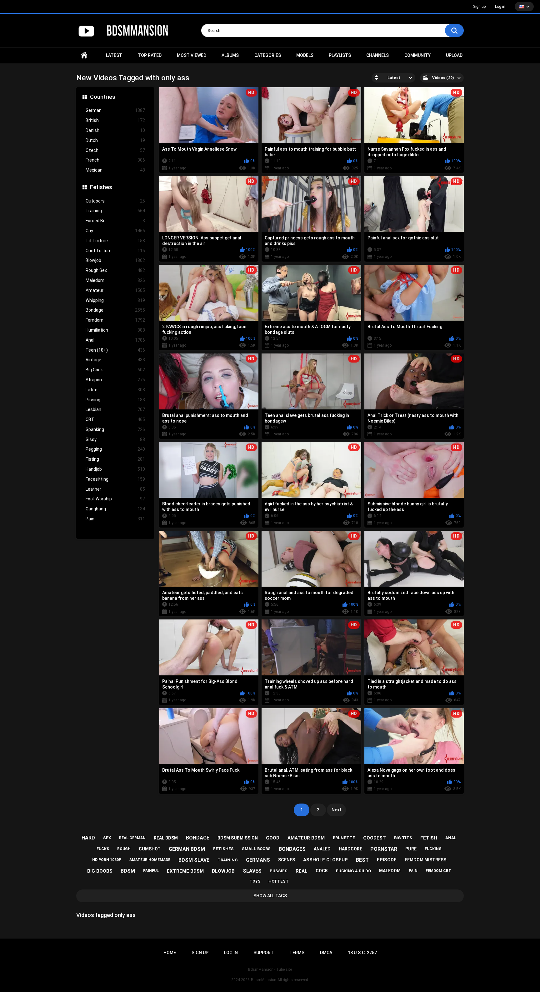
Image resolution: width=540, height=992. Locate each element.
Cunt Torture (115, 250)
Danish (115, 130)
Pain (115, 518)
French (115, 160)
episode (387, 860)
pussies (279, 871)
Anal (115, 340)
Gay (115, 230)
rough (124, 849)
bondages (292, 849)
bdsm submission (238, 837)
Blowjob (115, 260)
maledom (390, 870)
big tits (403, 837)
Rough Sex (115, 270)
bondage (197, 838)
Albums (230, 55)
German (115, 110)
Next (336, 809)
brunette (344, 837)
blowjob (223, 871)
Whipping (115, 300)
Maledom (115, 280)
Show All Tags (270, 895)
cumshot (150, 848)
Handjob (115, 469)
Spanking (115, 429)
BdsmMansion (263, 980)
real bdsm (166, 837)
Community (417, 55)
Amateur (115, 290)
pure (411, 848)
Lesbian (115, 409)
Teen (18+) (115, 350)
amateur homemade (149, 860)
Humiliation (115, 330)
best (362, 860)
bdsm (128, 871)
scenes (286, 859)
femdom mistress (425, 859)
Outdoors (115, 200)
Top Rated (150, 55)
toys (255, 881)
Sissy (115, 439)
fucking (433, 849)
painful (151, 871)
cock (322, 870)
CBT (115, 419)
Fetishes (101, 187)
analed (322, 848)
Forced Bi (115, 220)
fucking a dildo (353, 871)
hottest (278, 881)
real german (132, 838)
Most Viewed (191, 55)
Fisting (115, 459)
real (302, 871)
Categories (267, 55)
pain (413, 871)
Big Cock (115, 369)
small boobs (256, 848)
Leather (115, 489)
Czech (115, 150)
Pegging (115, 449)
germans (258, 860)
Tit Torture (115, 240)
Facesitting (115, 479)
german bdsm (187, 849)
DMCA (326, 952)
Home (84, 55)
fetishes (223, 848)
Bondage (115, 310)
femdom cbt (438, 871)
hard (88, 838)
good (272, 838)
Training (115, 210)
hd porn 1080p (106, 860)
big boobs (99, 871)
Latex (115, 389)
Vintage (115, 359)
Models (304, 55)
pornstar (383, 849)
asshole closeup (325, 860)
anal (451, 837)
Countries (102, 96)
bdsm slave (193, 860)
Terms (296, 952)
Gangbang (115, 508)
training (228, 860)
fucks (103, 849)
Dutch (115, 140)
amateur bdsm (306, 838)
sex (107, 837)
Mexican (115, 170)
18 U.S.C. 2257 (362, 952)
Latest (114, 55)
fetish (428, 838)
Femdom (115, 320)
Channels (377, 55)
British (115, 120)
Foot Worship (115, 498)
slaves (252, 871)
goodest (374, 838)
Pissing (115, 399)
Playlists (340, 55)
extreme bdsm (185, 871)
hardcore (350, 848)
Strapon (115, 379)
